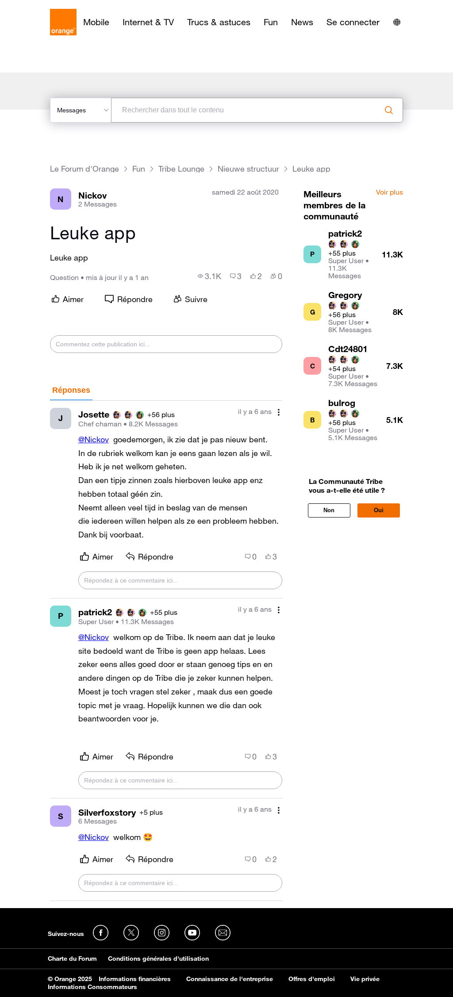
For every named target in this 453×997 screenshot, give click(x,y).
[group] (209, 276)
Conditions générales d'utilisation (158, 958)
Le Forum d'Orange (84, 169)
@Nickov (93, 439)
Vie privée (365, 979)
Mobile (96, 22)
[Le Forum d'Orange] (63, 22)
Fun (271, 22)
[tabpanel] (166, 651)
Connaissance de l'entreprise (229, 979)
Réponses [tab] (71, 390)
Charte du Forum (72, 958)
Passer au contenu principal (47, 7)
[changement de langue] (396, 22)
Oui (379, 510)
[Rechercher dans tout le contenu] (388, 110)
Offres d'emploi (311, 979)
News (302, 22)
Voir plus (389, 192)
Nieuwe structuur (248, 169)
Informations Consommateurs (92, 987)
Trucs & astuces (218, 22)
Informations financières (135, 979)
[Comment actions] (278, 412)
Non (328, 510)
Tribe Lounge (181, 169)
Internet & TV (148, 22)
